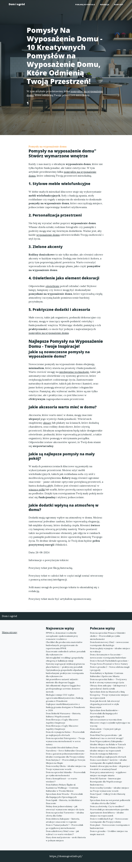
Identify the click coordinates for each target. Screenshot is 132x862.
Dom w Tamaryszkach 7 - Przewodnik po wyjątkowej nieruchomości (64, 826)
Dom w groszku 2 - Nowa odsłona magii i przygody (109, 668)
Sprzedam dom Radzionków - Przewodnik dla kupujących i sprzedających (104, 713)
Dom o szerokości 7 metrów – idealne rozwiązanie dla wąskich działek (108, 761)
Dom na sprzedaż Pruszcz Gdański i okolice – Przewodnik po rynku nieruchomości (107, 636)
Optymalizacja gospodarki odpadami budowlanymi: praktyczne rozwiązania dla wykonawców (65, 673)
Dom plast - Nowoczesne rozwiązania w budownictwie (110, 826)
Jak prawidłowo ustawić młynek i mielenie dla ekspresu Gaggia (62, 681)
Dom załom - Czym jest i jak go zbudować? (105, 730)
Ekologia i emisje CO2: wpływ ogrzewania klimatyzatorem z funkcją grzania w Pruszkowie (64, 698)
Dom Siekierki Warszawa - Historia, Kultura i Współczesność (63, 715)
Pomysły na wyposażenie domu (48, 146)
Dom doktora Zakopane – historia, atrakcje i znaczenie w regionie (63, 820)
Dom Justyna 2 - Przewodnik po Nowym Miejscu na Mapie (65, 761)
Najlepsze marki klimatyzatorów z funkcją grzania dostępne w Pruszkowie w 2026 (65, 707)
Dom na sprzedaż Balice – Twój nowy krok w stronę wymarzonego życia (108, 681)
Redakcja (104, 4)
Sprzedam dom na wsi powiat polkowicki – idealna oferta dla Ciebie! (110, 802)
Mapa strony (9, 632)
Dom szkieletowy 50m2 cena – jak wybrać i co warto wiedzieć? (62, 833)
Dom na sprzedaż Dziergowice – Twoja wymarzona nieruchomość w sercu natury (65, 741)
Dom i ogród (17, 4)
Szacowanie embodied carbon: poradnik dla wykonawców (65, 653)
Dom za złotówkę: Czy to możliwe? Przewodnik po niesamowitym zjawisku (109, 808)
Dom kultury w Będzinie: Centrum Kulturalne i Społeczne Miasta (106, 675)
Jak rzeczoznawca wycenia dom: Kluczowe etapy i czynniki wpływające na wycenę (110, 722)
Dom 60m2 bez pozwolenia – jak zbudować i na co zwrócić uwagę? (106, 736)
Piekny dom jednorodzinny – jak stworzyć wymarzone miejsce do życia (65, 808)
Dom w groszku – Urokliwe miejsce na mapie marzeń (109, 833)
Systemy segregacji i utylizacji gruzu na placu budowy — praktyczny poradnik (65, 665)
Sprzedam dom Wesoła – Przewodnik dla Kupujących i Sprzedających (64, 795)
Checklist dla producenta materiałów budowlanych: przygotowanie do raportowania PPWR (64, 645)
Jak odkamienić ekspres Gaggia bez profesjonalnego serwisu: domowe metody (63, 688)
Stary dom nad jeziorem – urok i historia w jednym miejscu (66, 839)
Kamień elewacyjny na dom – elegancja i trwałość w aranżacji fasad (110, 767)
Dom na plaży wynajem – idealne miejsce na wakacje (110, 650)
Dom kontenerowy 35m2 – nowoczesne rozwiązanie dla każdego (109, 644)
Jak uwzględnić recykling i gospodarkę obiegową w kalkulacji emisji (65, 659)
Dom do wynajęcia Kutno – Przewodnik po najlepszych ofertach (65, 733)
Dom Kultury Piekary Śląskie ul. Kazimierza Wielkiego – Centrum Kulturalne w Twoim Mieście (62, 787)
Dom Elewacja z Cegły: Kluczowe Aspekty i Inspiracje (62, 721)
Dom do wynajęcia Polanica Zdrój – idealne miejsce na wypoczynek (107, 749)
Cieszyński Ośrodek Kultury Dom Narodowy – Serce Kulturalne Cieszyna (65, 749)
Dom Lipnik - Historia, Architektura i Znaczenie (64, 802)
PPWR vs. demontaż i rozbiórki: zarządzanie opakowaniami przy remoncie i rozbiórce (62, 636)
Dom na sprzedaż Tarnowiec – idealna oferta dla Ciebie (65, 814)
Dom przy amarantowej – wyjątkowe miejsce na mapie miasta (108, 774)
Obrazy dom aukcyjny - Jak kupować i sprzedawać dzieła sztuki (108, 687)
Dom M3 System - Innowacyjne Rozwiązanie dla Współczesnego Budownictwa (106, 781)
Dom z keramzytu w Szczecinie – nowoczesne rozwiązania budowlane (108, 656)
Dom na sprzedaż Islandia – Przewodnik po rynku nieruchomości (65, 774)
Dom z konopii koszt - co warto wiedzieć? (61, 780)
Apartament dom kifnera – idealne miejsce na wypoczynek (107, 814)
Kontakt (118, 4)
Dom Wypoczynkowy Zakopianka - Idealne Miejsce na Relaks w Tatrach (108, 743)
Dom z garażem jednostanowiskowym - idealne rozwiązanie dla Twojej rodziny (65, 755)
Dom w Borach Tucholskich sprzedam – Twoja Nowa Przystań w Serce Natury (109, 662)
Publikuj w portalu (85, 4)
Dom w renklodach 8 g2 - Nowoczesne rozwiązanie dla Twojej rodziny (109, 820)
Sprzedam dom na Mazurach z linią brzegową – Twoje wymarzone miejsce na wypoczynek (109, 694)
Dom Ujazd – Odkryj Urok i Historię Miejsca (107, 795)
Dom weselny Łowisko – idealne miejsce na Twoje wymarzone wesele (109, 789)
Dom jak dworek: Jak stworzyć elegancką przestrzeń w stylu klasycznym (105, 704)
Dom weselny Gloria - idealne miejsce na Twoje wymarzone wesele (66, 767)
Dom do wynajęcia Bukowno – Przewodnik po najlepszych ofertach (108, 755)
